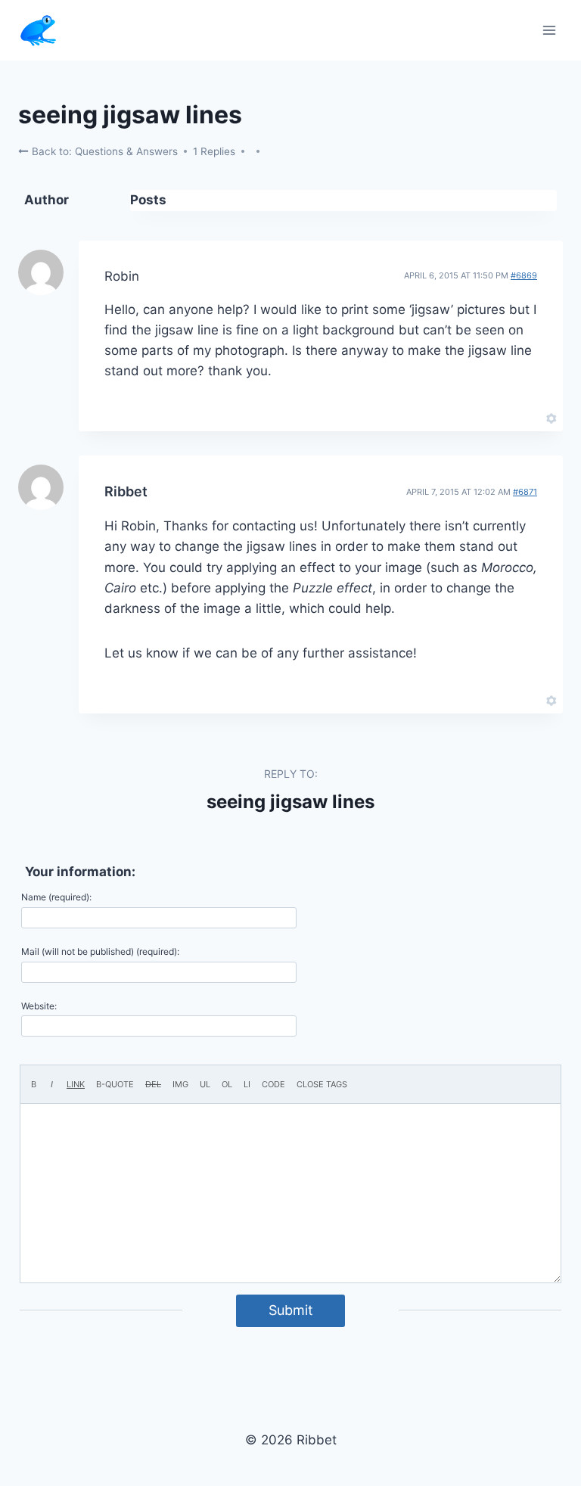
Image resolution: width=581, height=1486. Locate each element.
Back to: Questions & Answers (103, 151)
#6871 (525, 492)
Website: (39, 1006)
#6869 (524, 275)
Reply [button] (525, 416)
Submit (291, 1310)
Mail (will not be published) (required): (100, 951)
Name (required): (56, 897)
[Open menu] (549, 30)
